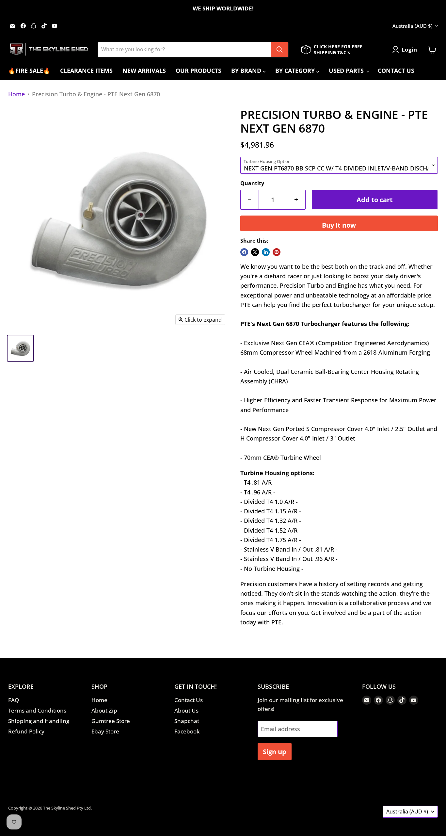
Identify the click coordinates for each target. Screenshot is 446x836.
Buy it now (339, 225)
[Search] (279, 49)
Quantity (252, 183)
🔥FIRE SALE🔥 (29, 70)
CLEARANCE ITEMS (86, 70)
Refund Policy (26, 731)
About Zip (104, 710)
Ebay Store (105, 731)
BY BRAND (247, 70)
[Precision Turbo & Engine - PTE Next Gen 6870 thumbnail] (20, 348)
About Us (186, 710)
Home (16, 94)
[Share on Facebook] (244, 252)
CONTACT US (396, 70)
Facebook (186, 731)
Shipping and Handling (38, 721)
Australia (412, 26)
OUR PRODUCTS (198, 70)
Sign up (274, 751)
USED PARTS (347, 70)
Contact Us (188, 700)
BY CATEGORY (295, 70)
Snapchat (186, 721)
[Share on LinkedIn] (266, 252)
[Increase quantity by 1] (296, 200)
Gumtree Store (110, 721)
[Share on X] (255, 252)
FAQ (13, 700)
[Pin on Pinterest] (276, 252)
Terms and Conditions (37, 710)
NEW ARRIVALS (144, 70)
